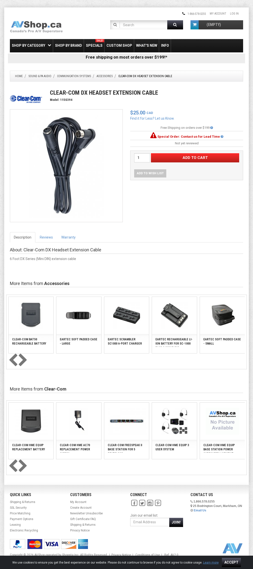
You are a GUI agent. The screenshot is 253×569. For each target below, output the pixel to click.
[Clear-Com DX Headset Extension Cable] (66, 165)
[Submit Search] (175, 24)
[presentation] (13, 360)
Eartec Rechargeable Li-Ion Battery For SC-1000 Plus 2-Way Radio (173, 344)
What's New (146, 45)
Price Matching (20, 513)
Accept (231, 562)
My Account (218, 13)
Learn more (211, 562)
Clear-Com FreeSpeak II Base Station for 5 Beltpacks (125, 449)
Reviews (46, 237)
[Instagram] (150, 503)
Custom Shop (119, 45)
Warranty (68, 237)
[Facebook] (134, 503)
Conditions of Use (147, 555)
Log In (234, 13)
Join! (176, 522)
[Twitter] (142, 503)
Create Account (81, 507)
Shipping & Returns (22, 502)
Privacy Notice (80, 530)
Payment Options (21, 519)
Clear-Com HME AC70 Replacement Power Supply (75, 449)
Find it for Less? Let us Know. (152, 118)
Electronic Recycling (24, 530)
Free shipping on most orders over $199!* (126, 57)
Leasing (15, 524)
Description (22, 237)
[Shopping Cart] (194, 24)
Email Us (200, 510)
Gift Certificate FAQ (83, 519)
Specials (94, 43)
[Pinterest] (158, 503)
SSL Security (18, 507)
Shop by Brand (68, 45)
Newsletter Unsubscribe (86, 513)
